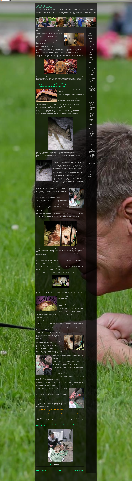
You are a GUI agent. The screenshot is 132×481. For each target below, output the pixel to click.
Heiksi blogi (44, 6)
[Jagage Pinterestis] (58, 464)
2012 (89, 181)
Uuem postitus (41, 470)
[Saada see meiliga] (54, 464)
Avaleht (60, 470)
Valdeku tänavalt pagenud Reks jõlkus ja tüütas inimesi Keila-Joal (53, 84)
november (91, 44)
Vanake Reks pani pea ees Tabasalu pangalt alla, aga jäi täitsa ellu (53, 83)
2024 (89, 33)
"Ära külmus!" (91, 96)
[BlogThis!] (55, 464)
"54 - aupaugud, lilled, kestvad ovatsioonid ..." (92, 73)
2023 (89, 35)
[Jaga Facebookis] (57, 464)
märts (90, 57)
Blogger (67, 477)
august (90, 49)
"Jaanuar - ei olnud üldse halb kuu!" (91, 93)
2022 (89, 36)
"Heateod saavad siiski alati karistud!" (92, 139)
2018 (89, 171)
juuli (90, 51)
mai (89, 54)
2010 (89, 184)
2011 (89, 182)
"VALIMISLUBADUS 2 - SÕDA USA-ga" (92, 99)
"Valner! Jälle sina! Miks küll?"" (91, 120)
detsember (91, 43)
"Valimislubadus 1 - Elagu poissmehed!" (92, 108)
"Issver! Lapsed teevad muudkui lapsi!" (92, 147)
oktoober (90, 46)
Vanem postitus (79, 470)
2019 (89, 41)
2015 (89, 176)
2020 (89, 40)
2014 (89, 177)
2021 (89, 38)
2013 (89, 179)
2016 (89, 174)
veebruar (90, 59)
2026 (89, 30)
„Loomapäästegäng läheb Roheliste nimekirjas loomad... (92, 125)
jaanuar (90, 60)
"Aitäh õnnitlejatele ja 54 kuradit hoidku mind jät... (92, 64)
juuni (90, 52)
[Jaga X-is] (56, 464)
